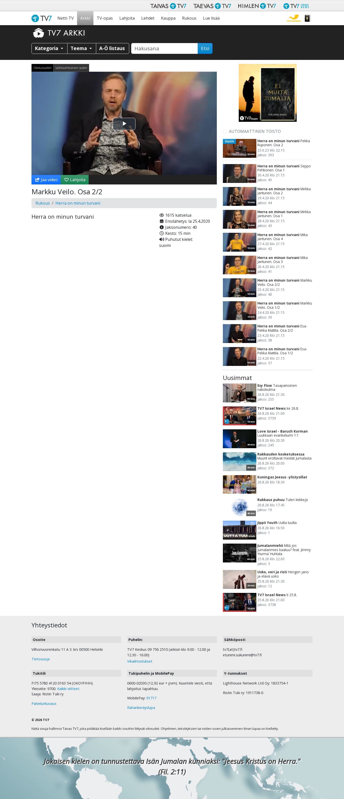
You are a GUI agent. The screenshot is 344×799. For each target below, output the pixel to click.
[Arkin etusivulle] (59, 32)
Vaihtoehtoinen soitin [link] (71, 67)
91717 (151, 698)
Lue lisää (211, 18)
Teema (79, 48)
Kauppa (168, 18)
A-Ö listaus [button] (112, 48)
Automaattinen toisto (255, 131)
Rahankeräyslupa (141, 707)
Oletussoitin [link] (42, 67)
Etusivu (42, 18)
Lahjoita (127, 18)
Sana (307, 18)
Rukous (189, 18)
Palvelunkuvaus (43, 703)
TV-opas (105, 18)
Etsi (205, 48)
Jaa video (49, 179)
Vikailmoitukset (139, 661)
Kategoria (47, 48)
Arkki (85, 18)
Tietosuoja (40, 659)
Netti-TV (65, 18)
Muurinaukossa (294, 18)
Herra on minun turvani (77, 203)
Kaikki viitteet (68, 688)
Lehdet (147, 18)
